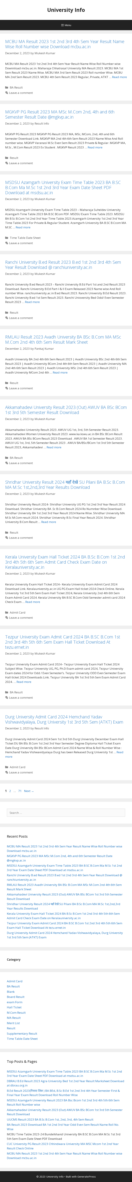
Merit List (13, 1023)
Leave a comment (21, 93)
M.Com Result (16, 1013)
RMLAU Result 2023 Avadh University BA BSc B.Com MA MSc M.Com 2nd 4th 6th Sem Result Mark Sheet (63, 339)
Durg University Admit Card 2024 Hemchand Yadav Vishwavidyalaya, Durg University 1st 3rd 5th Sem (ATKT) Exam (64, 719)
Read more (119, 77)
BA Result (16, 87)
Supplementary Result (22, 1033)
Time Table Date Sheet (25, 238)
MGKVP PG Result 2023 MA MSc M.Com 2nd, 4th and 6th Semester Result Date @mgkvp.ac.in (59, 114)
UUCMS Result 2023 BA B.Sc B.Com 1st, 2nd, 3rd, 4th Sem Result (50, 1119)
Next (29, 791)
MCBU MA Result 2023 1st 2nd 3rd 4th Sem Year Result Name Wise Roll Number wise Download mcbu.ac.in (64, 43)
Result (14, 158)
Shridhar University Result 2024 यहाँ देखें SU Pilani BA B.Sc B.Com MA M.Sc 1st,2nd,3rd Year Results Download (65, 484)
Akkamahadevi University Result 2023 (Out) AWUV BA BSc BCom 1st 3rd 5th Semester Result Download (66, 409)
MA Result (14, 1018)
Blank (11, 992)
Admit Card (17, 612)
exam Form (14, 1002)
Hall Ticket (14, 1007)
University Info (66, 9)
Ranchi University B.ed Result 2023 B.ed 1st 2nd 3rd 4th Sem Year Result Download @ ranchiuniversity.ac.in (63, 264)
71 (20, 791)
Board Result (15, 997)
